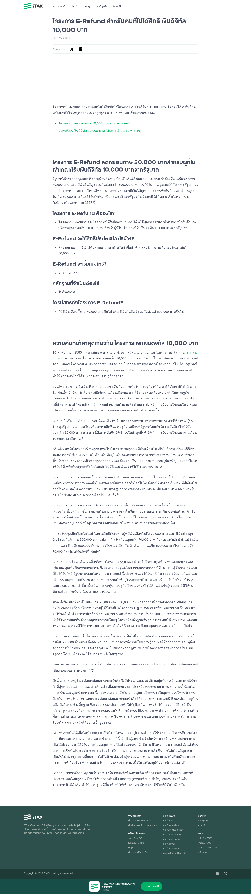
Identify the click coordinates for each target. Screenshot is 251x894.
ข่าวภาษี (117, 6)
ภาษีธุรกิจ (102, 6)
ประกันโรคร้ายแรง (171, 848)
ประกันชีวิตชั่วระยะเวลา (173, 829)
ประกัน (74, 6)
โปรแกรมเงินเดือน (136, 842)
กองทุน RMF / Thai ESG (174, 853)
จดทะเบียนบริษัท (135, 838)
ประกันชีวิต (168, 820)
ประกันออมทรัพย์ (171, 825)
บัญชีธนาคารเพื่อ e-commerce (143, 825)
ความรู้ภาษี (203, 820)
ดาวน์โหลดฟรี (151, 886)
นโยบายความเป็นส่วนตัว (208, 847)
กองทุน (88, 6)
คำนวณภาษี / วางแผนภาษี (139, 820)
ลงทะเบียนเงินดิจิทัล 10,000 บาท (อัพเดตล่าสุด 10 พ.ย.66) (99, 131)
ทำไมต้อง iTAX (205, 838)
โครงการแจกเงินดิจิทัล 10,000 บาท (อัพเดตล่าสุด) (94, 123)
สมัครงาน (202, 852)
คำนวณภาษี (59, 6)
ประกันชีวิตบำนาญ (171, 839)
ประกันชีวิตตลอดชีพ (172, 834)
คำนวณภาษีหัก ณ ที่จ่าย (138, 852)
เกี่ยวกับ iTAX (204, 842)
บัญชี (130, 847)
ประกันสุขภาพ (169, 843)
